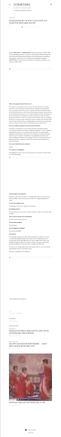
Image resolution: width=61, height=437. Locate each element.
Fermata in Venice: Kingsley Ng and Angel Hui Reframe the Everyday (29, 332)
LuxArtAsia (22, 4)
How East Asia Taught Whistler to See (27, 402)
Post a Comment (13, 321)
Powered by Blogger (31, 429)
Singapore (19, 313)
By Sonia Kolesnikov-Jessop (23, 10)
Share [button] (10, 311)
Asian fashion (14, 313)
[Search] (51, 4)
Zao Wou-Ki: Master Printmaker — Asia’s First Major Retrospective (28, 345)
